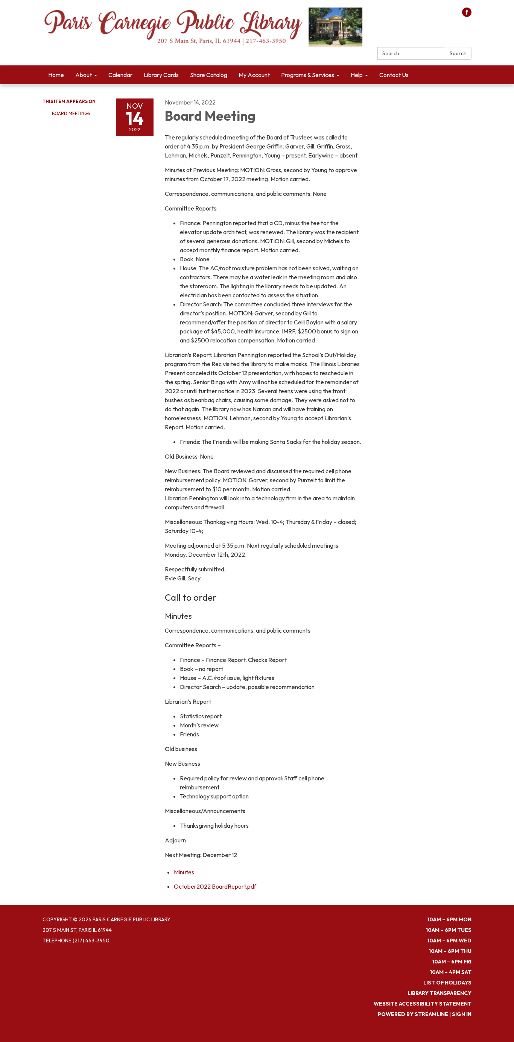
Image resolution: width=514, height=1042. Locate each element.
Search (458, 53)
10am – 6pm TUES (448, 930)
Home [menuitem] (56, 75)
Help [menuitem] (357, 75)
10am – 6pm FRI (451, 961)
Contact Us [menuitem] (394, 75)
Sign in (461, 1014)
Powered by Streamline (413, 1014)
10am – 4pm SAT (450, 972)
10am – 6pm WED (449, 940)
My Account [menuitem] (254, 75)
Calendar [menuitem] (120, 75)
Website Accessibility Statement (422, 1003)
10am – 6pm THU (450, 951)
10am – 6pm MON (449, 919)
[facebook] (466, 14)
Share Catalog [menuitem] (208, 75)
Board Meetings (71, 113)
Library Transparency (439, 993)
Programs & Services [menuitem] (307, 75)
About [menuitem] (83, 75)
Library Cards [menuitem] (161, 75)
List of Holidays (447, 982)
